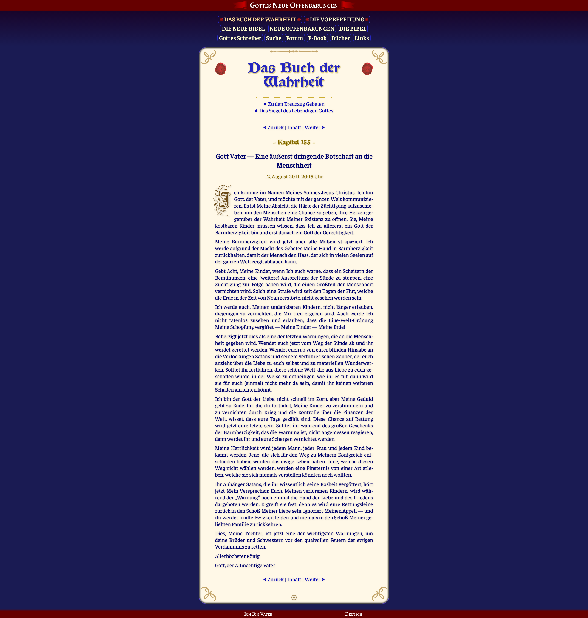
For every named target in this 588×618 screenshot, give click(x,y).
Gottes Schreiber (240, 37)
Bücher (340, 37)
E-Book (317, 37)
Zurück (273, 127)
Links (362, 37)
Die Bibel (352, 28)
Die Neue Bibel (243, 28)
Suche (273, 37)
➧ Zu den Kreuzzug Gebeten (294, 103)
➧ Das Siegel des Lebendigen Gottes (294, 110)
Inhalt (294, 127)
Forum (294, 37)
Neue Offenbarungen (302, 28)
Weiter (315, 127)
